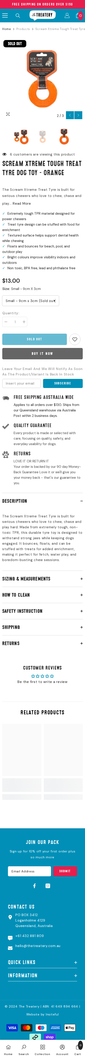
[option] (42, 79)
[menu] (5, 15)
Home (6, 29)
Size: (21, 289)
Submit (65, 871)
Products (23, 29)
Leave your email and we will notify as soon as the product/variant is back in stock (42, 372)
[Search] (18, 15)
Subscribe (62, 383)
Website (33, 1014)
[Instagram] (48, 886)
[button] (70, 115)
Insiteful (52, 1014)
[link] (21, 785)
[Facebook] (34, 886)
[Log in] (67, 15)
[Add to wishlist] (74, 339)
